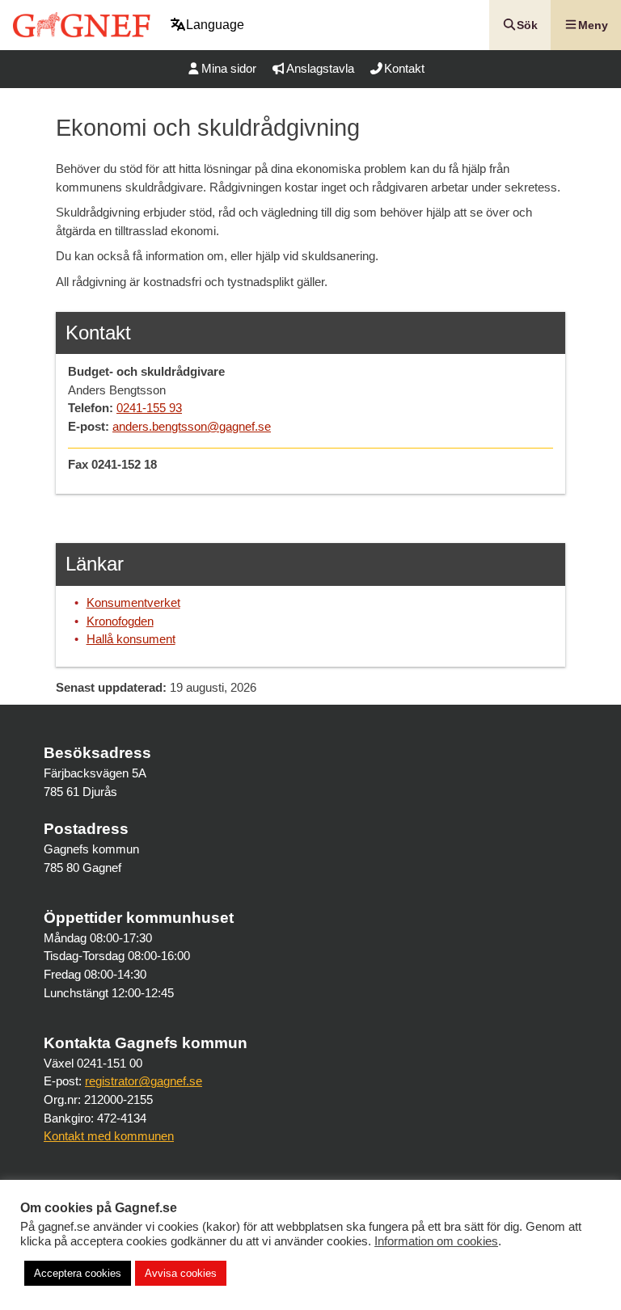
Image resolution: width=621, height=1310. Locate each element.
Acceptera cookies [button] (77, 1273)
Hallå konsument (131, 639)
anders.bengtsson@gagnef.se (191, 426)
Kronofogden (120, 621)
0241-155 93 (149, 408)
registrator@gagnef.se (143, 1081)
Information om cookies (436, 1241)
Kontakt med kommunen (109, 1136)
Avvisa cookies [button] (181, 1273)
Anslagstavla (320, 68)
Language (215, 25)
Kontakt (404, 68)
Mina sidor (228, 68)
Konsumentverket (133, 602)
